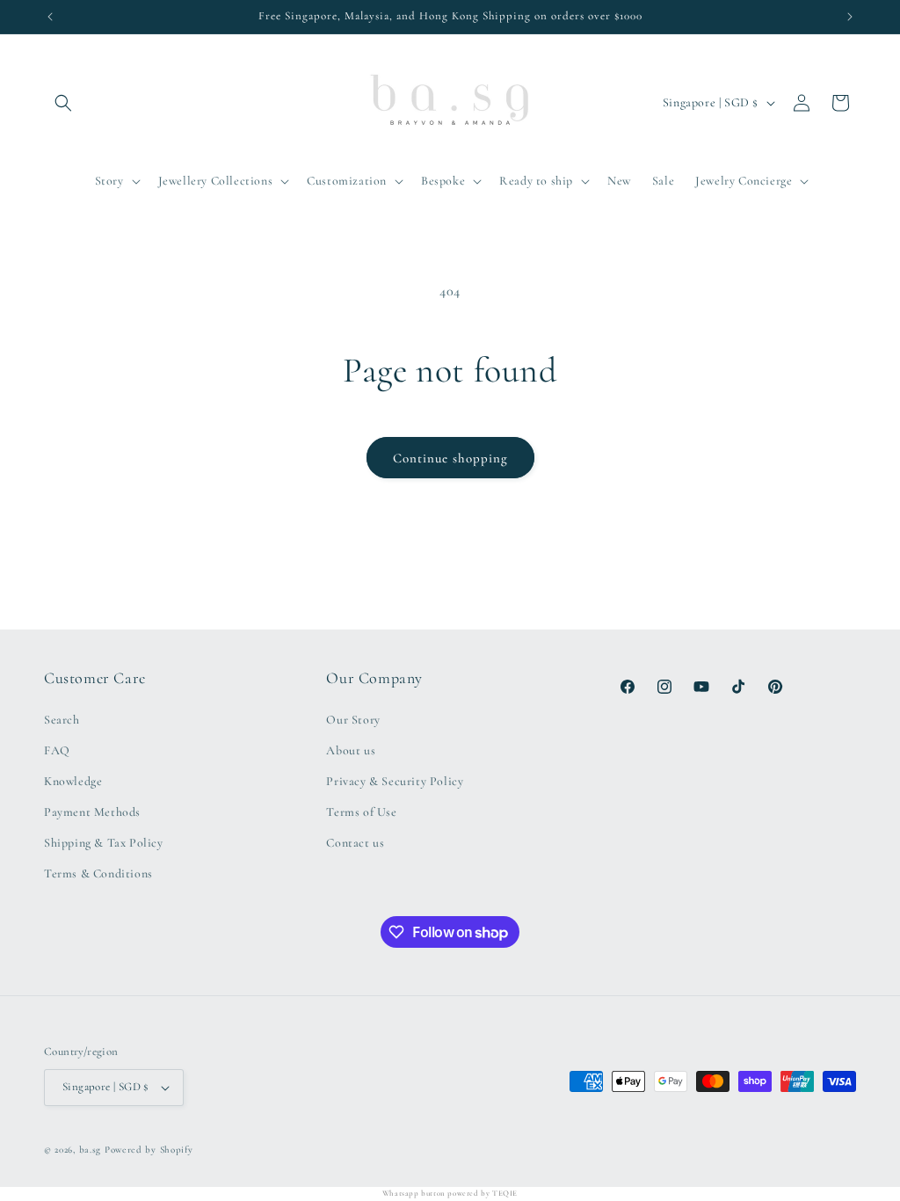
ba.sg (90, 1149)
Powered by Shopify (149, 1149)
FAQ (57, 750)
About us (350, 750)
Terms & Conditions (98, 873)
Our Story (353, 719)
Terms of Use (361, 811)
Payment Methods (92, 811)
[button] (63, 103)
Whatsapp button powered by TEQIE (450, 1193)
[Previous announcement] (50, 16)
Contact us (355, 842)
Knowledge (73, 781)
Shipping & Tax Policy (103, 842)
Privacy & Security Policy (394, 781)
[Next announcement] (850, 16)
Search (62, 719)
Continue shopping (450, 458)
